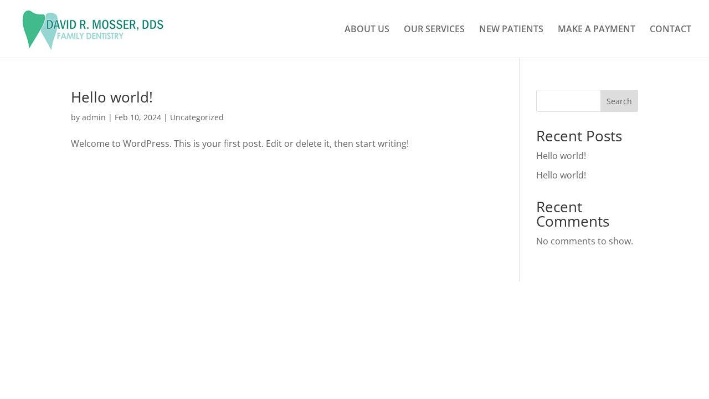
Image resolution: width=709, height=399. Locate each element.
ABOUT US (367, 30)
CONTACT (670, 30)
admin (94, 117)
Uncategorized (197, 117)
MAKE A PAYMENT (596, 30)
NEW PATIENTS (511, 30)
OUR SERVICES (434, 30)
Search (619, 101)
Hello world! (112, 97)
